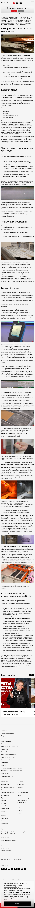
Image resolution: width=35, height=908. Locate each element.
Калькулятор (4, 821)
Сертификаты (5, 795)
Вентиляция (4, 762)
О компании (21, 784)
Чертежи (3, 800)
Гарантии (3, 798)
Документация (5, 784)
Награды (20, 795)
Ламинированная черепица (8, 754)
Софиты (3, 738)
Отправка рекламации (24, 798)
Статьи (3, 811)
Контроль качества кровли (25, 790)
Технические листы (6, 790)
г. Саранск (13, 840)
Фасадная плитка (6, 744)
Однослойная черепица (7, 752)
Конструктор (4, 818)
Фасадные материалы (7, 733)
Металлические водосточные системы (12, 770)
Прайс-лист (4, 823)
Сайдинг (3, 736)
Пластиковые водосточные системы (11, 768)
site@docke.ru (17, 859)
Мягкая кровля (5, 749)
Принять (17, 903)
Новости (20, 813)
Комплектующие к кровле (8, 757)
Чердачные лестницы (7, 776)
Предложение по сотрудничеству (10, 879)
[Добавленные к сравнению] (5, 3)
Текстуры (4, 803)
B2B (19, 807)
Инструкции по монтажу (8, 787)
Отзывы (20, 810)
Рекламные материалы (7, 792)
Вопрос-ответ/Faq (6, 808)
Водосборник (5, 773)
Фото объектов (5, 806)
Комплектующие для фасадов (9, 746)
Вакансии (20, 805)
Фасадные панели (6, 741)
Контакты (20, 787)
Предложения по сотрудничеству (22, 801)
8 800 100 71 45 (5, 859)
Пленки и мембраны (7, 760)
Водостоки (4, 765)
